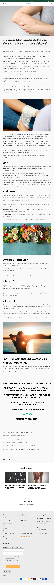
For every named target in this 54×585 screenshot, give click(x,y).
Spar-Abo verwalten (7, 528)
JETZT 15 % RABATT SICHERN (13, 566)
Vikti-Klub (5, 525)
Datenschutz (23, 520)
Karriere (5, 536)
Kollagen (23, 285)
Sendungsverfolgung (8, 520)
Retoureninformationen (8, 533)
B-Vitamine (5, 195)
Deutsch (6, 571)
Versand (22, 525)
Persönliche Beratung (8, 523)
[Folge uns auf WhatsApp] (46, 533)
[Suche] (6, 3)
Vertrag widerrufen (25, 536)
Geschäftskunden (7, 538)
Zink (4, 166)
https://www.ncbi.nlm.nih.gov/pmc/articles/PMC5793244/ (18, 432)
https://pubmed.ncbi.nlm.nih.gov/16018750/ (14, 435)
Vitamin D (5, 304)
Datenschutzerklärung (10, 558)
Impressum (22, 518)
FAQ (4, 531)
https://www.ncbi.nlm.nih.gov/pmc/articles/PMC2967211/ (18, 439)
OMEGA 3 (8, 388)
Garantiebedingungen (25, 531)
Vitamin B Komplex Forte (33, 390)
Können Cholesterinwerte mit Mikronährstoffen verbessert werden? (15, 487)
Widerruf (22, 523)
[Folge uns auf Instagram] (42, 533)
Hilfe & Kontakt (6, 518)
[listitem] (9, 459)
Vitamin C (5, 285)
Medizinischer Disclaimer (26, 533)
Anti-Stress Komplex (28, 1)
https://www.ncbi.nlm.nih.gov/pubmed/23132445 (16, 442)
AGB (21, 528)
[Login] (47, 3)
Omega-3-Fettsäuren (8, 263)
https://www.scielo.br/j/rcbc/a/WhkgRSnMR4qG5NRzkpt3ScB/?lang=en (21, 445)
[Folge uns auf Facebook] (38, 533)
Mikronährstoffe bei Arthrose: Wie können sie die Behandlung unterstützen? (38, 487)
